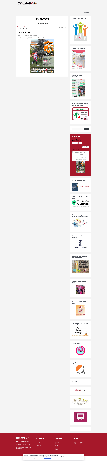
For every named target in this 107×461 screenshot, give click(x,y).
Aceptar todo (64, 456)
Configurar (79, 456)
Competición (57, 445)
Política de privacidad (78, 442)
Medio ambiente (58, 443)
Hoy (24, 28)
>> (26, 28)
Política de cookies (78, 443)
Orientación (57, 442)
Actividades (38, 445)
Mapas (56, 449)
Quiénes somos (39, 441)
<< (20, 28)
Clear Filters (63, 27)
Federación (57, 441)
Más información (21, 73)
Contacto (38, 442)
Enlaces (37, 443)
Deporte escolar (58, 446)
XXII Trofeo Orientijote (84, 186)
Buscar (86, 129)
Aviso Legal (76, 441)
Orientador (57, 448)
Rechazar (72, 456)
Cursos (56, 451)
